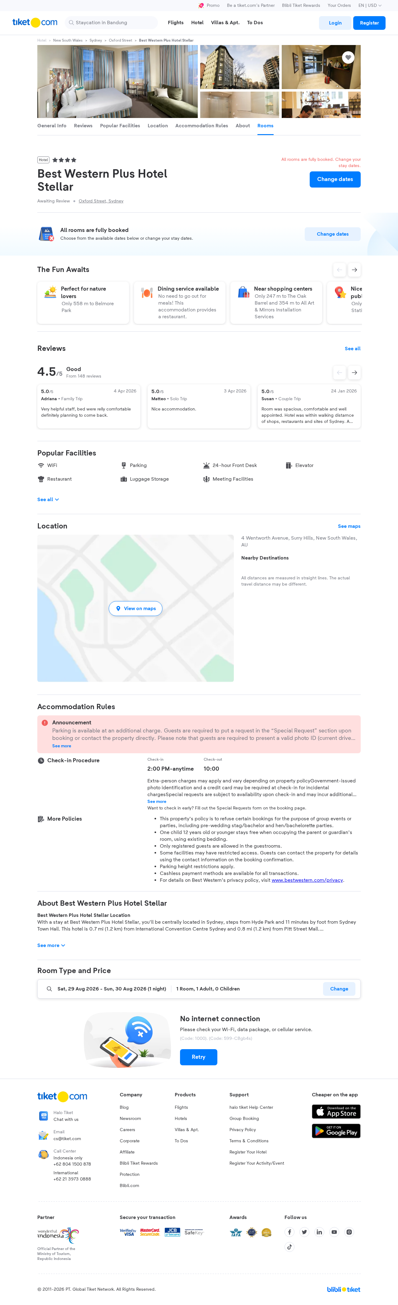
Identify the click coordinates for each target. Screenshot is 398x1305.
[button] (135, 608)
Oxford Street (120, 40)
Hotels (181, 1118)
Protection (130, 1174)
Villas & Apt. (187, 1130)
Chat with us (66, 1119)
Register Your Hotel (247, 1152)
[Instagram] (349, 1232)
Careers (127, 1130)
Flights (181, 1107)
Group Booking (244, 1118)
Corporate (130, 1141)
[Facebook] (289, 1232)
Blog (124, 1107)
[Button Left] (339, 372)
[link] (335, 23)
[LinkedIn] (319, 1232)
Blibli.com (129, 1186)
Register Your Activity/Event (256, 1163)
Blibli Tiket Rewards (301, 5)
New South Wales (68, 40)
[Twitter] (304, 1232)
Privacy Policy (242, 1130)
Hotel (41, 40)
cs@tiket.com (67, 1139)
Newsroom (130, 1118)
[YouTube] (334, 1232)
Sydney (96, 40)
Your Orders (339, 5)
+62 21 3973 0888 (72, 1179)
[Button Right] (354, 372)
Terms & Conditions (249, 1141)
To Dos (181, 1141)
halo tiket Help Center (251, 1107)
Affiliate (127, 1152)
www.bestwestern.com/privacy (307, 880)
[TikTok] (289, 1247)
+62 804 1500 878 (72, 1164)
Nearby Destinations (265, 558)
